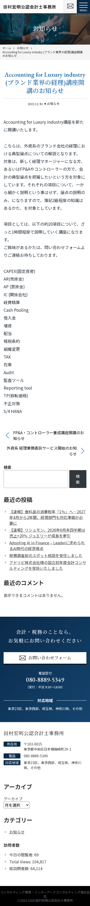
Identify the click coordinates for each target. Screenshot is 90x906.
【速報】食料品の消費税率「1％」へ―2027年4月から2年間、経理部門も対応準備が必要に (47, 517)
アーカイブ (13, 799)
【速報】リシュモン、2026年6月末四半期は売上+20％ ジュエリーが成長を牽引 (47, 533)
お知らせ (23, 48)
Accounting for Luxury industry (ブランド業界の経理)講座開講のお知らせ (42, 53)
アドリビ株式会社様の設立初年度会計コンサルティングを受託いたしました (47, 565)
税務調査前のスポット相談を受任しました (45, 555)
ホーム (6, 48)
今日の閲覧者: (21, 855)
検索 (7, 467)
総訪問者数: (19, 868)
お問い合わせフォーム (49, 658)
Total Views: (20, 862)
